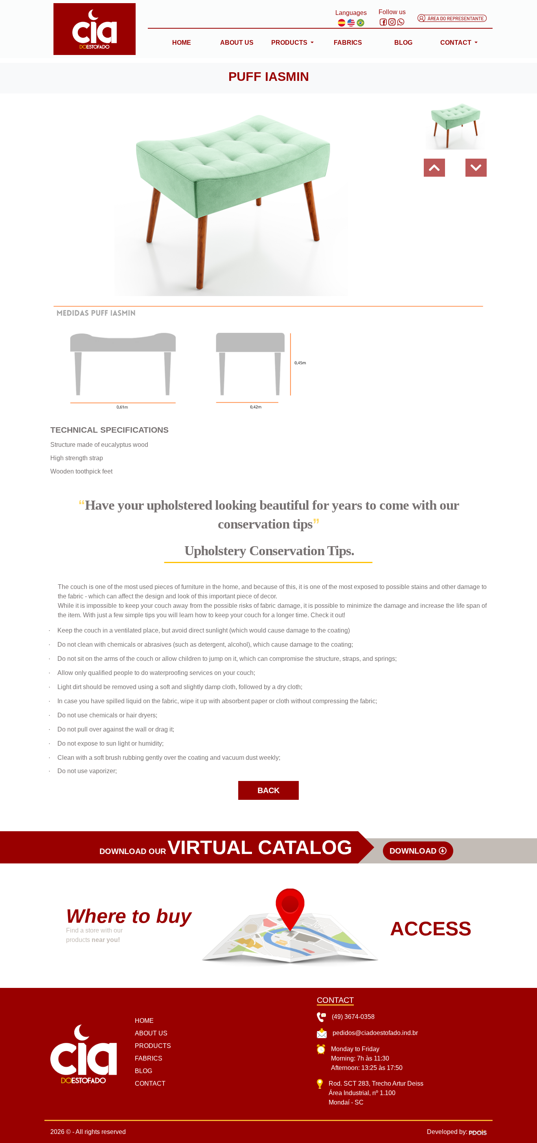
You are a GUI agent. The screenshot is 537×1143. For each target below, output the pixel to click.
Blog (403, 42)
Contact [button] (456, 42)
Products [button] (290, 42)
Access (430, 929)
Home (181, 42)
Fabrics (348, 42)
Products (153, 1045)
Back (268, 790)
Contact (150, 1083)
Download (414, 851)
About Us (237, 42)
